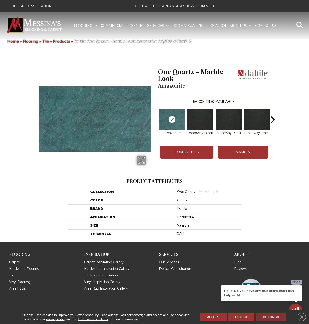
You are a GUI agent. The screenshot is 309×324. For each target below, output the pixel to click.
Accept (213, 317)
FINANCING (243, 152)
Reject (241, 317)
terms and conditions (93, 319)
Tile (45, 41)
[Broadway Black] (200, 119)
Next (272, 113)
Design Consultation (31, 6)
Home (13, 41)
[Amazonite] (172, 119)
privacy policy (55, 319)
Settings (271, 317)
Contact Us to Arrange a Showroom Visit (174, 6)
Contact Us (187, 152)
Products (61, 41)
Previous (155, 113)
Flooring (30, 41)
